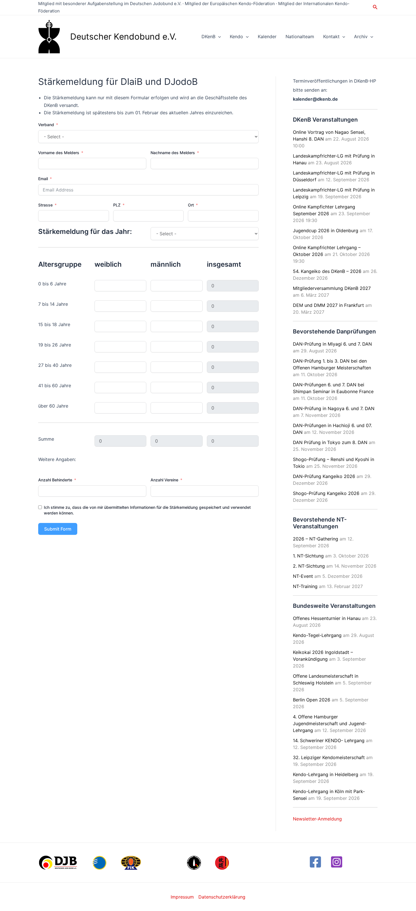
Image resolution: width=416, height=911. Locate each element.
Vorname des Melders (58, 152)
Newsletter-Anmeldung (317, 819)
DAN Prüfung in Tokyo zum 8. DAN (330, 442)
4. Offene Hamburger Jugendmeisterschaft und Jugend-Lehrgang (329, 723)
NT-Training (305, 586)
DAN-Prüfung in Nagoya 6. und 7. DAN (333, 408)
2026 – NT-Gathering (315, 539)
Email (43, 178)
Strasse (45, 205)
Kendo (236, 36)
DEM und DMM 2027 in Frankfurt (328, 305)
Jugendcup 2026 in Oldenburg (325, 230)
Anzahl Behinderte (55, 479)
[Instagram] (336, 862)
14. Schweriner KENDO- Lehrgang (328, 740)
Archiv (361, 36)
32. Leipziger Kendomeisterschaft (329, 757)
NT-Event (303, 576)
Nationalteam (300, 36)
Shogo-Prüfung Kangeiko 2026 (326, 493)
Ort (191, 205)
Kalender (267, 36)
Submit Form (57, 529)
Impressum (182, 897)
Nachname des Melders (173, 152)
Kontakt (331, 36)
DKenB (208, 36)
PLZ (117, 205)
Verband (46, 124)
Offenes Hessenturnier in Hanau (327, 618)
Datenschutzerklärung (221, 897)
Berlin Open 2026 (311, 700)
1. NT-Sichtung (308, 556)
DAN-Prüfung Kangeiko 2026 (324, 476)
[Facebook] (315, 862)
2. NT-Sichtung (309, 566)
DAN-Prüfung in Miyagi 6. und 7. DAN (332, 344)
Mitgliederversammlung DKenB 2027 (332, 288)
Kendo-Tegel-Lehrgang (317, 635)
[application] (218, 36)
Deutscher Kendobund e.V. (123, 36)
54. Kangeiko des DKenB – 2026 (327, 271)
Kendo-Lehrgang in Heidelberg (325, 774)
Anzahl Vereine (164, 479)
